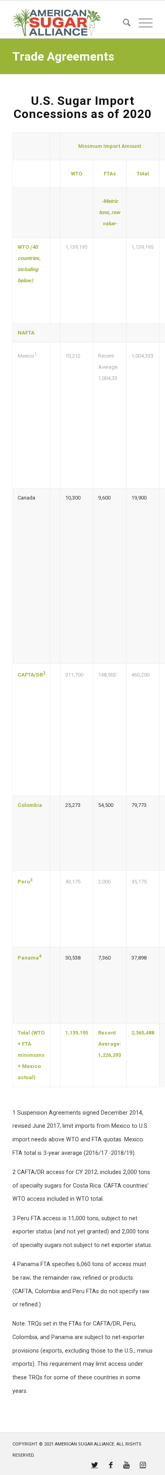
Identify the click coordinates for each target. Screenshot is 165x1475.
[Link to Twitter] (95, 1465)
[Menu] (142, 22)
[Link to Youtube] (127, 1465)
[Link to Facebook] (111, 1465)
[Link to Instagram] (143, 1465)
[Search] (123, 22)
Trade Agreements (63, 56)
